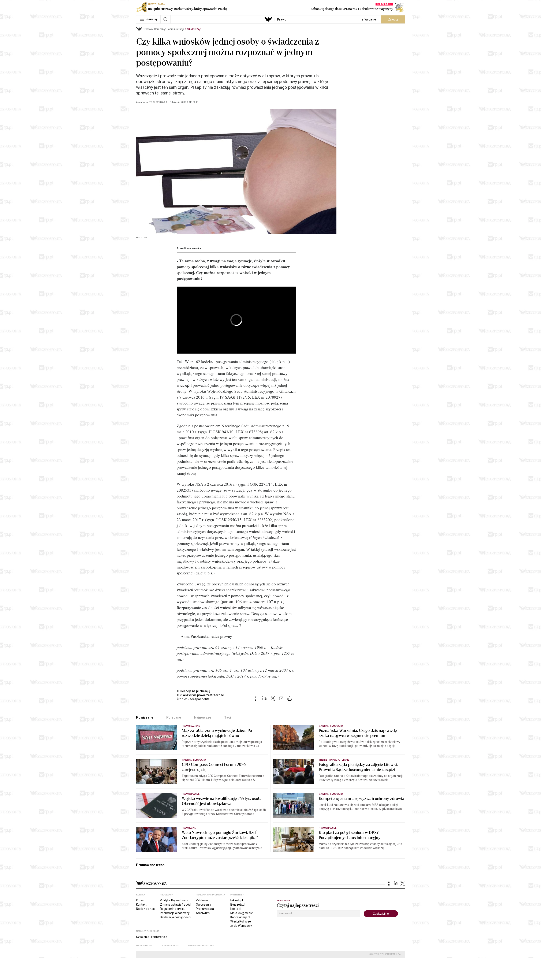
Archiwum (203, 913)
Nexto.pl (235, 908)
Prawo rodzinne (191, 726)
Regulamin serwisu (172, 908)
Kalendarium (170, 945)
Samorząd (194, 29)
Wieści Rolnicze (240, 921)
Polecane (173, 717)
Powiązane (144, 717)
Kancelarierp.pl (240, 917)
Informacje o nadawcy (175, 913)
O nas (140, 900)
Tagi (227, 717)
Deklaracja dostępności (175, 917)
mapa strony (144, 945)
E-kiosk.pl (236, 900)
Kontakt (141, 904)
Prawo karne (189, 828)
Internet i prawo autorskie (334, 760)
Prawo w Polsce (190, 794)
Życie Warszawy (241, 925)
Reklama (202, 900)
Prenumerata (205, 908)
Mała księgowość (241, 913)
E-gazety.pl (237, 904)
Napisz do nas (145, 908)
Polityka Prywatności (174, 900)
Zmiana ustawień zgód (175, 904)
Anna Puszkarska (189, 248)
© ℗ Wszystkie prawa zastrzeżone (200, 695)
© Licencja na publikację (193, 691)
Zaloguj (393, 19)
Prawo (281, 19)
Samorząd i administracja (169, 29)
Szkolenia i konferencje (151, 937)
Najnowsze (202, 717)
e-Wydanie (369, 19)
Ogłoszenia (203, 904)
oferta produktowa (201, 945)
